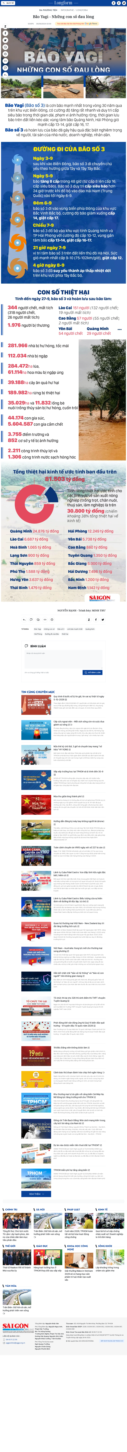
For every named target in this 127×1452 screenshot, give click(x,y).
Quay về (10, 3)
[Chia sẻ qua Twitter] (124, 3)
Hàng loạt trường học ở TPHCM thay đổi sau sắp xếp (48, 1269)
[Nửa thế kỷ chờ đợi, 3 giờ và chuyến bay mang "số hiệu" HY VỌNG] (36, 755)
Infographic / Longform (74, 10)
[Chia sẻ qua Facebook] (119, 3)
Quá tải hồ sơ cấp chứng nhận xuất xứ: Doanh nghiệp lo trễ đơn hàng (109, 1234)
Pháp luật (73, 1209)
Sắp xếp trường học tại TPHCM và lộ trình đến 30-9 (78, 771)
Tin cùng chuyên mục (38, 692)
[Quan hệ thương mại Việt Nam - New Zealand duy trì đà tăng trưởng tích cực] (36, 932)
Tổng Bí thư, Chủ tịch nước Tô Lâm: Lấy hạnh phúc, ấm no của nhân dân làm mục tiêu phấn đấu (16, 1235)
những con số (49, 629)
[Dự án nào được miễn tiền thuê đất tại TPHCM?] (36, 1154)
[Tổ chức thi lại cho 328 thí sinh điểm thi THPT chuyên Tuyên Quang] (36, 1006)
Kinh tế (103, 1209)
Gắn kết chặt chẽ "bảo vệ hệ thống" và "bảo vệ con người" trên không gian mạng (79, 974)
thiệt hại (65, 634)
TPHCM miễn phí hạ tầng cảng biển (71, 1170)
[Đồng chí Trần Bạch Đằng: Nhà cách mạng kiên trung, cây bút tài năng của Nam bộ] (36, 1129)
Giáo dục (42, 1246)
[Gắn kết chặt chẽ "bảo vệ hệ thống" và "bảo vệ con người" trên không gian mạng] (36, 981)
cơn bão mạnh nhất (74, 629)
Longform (63, 3)
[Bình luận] (5, 68)
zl (114, 3)
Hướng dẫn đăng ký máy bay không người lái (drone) (79, 821)
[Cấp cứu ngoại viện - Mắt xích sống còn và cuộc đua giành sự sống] (36, 730)
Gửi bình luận (94, 672)
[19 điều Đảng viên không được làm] (36, 1056)
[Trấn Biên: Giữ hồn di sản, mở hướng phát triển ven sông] (48, 1221)
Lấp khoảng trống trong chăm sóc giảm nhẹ (107, 1269)
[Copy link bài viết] (5, 61)
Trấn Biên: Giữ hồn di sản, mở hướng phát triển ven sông (48, 1232)
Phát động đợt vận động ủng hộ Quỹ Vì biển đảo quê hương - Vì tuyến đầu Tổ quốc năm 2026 (79, 1024)
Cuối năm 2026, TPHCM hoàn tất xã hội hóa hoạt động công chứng (79, 1234)
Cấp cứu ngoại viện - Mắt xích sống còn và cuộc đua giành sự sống (79, 723)
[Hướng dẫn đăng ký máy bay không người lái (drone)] (36, 830)
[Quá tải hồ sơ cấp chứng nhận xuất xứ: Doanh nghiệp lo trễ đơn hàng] (110, 1221)
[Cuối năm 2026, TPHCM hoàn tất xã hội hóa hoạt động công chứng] (79, 1221)
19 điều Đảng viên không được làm (71, 1047)
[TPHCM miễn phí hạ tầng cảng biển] (36, 1178)
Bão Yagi (37, 629)
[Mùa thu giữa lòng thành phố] (36, 805)
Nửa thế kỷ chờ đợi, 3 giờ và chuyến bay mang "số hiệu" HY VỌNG (78, 748)
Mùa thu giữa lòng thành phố (68, 796)
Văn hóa (10, 1285)
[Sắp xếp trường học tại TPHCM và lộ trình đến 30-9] (36, 780)
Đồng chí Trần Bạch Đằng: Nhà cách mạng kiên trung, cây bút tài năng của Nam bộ (80, 1122)
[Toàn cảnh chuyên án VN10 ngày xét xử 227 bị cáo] (36, 856)
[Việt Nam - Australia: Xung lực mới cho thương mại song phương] (36, 957)
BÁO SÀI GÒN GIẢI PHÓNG (18, 1328)
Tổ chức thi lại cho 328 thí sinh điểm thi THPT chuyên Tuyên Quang (79, 999)
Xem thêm (34, 1193)
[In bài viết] (5, 54)
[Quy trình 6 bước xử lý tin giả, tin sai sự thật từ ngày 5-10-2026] (36, 705)
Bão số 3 (61, 629)
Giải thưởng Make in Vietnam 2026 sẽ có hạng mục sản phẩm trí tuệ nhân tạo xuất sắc (79, 1275)
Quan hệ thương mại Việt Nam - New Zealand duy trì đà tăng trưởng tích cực (79, 925)
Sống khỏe (105, 1246)
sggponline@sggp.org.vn (15, 1343)
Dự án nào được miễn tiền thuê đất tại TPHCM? (77, 1145)
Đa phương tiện (48, 10)
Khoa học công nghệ (77, 1247)
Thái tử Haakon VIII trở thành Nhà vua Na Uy (17, 1269)
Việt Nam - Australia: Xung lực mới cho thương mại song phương (78, 949)
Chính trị (11, 1209)
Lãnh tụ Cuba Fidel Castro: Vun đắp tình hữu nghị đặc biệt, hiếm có (80, 874)
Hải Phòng (38, 634)
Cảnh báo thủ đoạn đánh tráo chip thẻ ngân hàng (78, 1072)
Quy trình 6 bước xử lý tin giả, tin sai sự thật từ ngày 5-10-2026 (79, 698)
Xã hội (40, 1209)
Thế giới (10, 1246)
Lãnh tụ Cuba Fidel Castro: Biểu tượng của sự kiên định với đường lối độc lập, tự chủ (78, 900)
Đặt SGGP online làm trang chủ (112, 1341)
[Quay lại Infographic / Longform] (5, 75)
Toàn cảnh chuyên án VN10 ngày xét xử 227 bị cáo (78, 847)
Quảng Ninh (90, 629)
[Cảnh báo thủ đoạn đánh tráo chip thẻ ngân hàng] (36, 1079)
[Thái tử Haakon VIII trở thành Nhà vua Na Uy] (17, 1257)
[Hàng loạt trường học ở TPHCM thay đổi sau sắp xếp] (48, 1257)
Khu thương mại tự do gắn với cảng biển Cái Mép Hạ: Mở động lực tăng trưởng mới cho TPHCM (79, 1095)
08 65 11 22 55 (11, 1339)
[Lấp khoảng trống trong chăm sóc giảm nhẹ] (110, 1257)
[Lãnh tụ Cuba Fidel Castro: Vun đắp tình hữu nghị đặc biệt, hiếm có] (36, 881)
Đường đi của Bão (52, 634)
